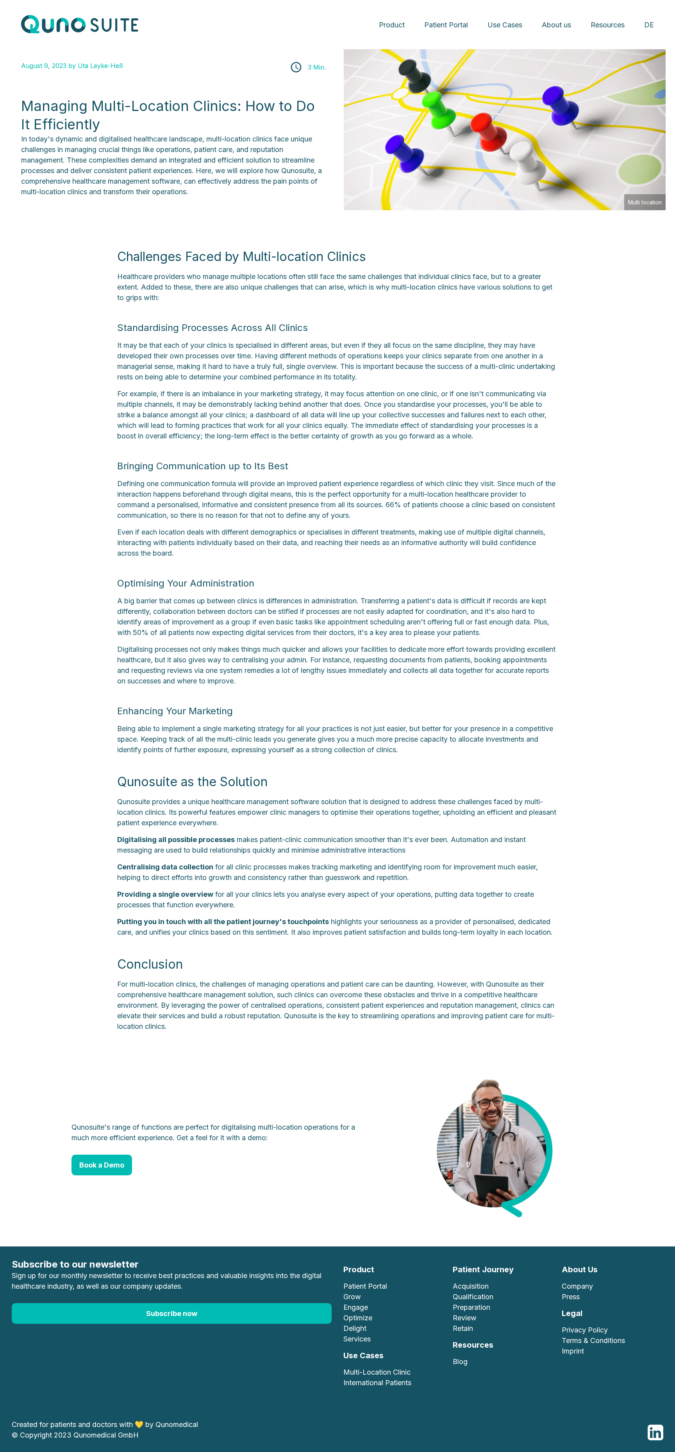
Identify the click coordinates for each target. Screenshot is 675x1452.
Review (465, 1318)
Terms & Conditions (593, 1340)
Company (577, 1286)
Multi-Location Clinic (377, 1372)
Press (571, 1297)
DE (649, 25)
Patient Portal (446, 25)
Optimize (357, 1318)
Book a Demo (101, 1165)
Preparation (471, 1307)
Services (357, 1339)
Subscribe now (171, 1313)
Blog (460, 1361)
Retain (463, 1328)
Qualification (473, 1297)
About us (556, 25)
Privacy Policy (585, 1330)
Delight (354, 1328)
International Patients (377, 1383)
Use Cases (505, 25)
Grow (352, 1297)
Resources (608, 25)
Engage (355, 1307)
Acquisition (471, 1286)
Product (392, 25)
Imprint (573, 1351)
